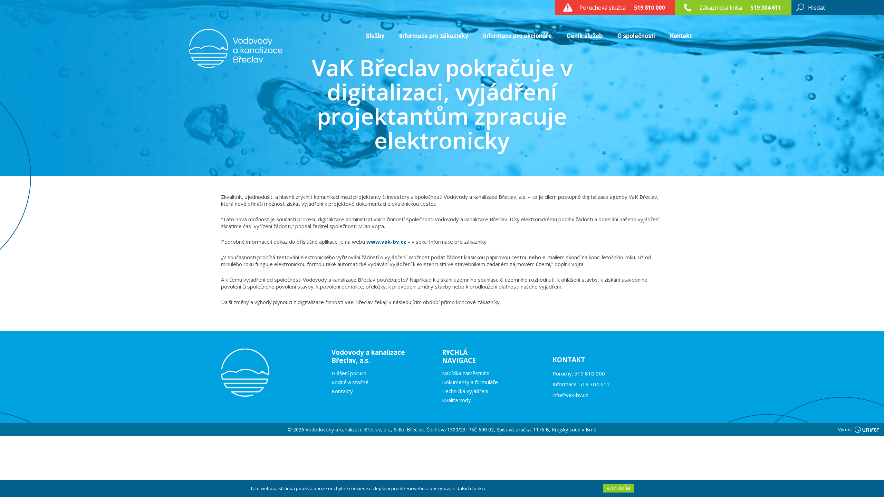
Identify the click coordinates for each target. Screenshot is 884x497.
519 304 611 (765, 7)
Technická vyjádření (465, 391)
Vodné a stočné (350, 382)
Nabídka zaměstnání (465, 373)
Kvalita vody (456, 400)
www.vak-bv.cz (386, 241)
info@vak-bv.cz (570, 394)
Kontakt (681, 35)
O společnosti (636, 35)
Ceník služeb (585, 35)
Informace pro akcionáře (517, 35)
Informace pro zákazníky (433, 35)
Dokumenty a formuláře (470, 382)
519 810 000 (649, 7)
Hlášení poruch (349, 373)
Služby (375, 35)
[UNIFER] (867, 429)
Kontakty (342, 391)
